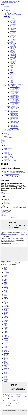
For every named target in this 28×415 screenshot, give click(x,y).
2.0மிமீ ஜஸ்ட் (13, 46)
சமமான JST (10, 42)
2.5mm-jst (12, 50)
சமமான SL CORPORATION (14, 129)
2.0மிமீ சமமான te (14, 113)
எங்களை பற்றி (7, 10)
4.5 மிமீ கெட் (13, 32)
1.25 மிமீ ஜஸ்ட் (13, 43)
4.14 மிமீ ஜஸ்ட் (13, 55)
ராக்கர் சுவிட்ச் (10, 130)
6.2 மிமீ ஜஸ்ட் (13, 61)
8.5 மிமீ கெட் (13, 40)
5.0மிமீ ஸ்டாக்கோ (14, 108)
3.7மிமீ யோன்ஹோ (14, 95)
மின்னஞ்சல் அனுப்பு (5, 211)
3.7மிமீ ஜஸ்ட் (13, 52)
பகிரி (2, 214)
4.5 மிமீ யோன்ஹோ (14, 100)
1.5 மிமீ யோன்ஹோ (14, 88)
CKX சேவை (10, 137)
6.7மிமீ (11, 83)
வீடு (4, 9)
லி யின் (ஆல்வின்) (5, 212)
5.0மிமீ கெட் (12, 33)
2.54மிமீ (11, 70)
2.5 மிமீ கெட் (13, 24)
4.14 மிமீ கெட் (13, 29)
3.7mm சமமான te (14, 118)
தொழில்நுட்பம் (7, 132)
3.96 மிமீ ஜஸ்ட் (13, 54)
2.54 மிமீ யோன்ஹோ (14, 91)
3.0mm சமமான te (14, 117)
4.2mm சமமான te (14, 122)
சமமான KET (10, 17)
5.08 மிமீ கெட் (13, 35)
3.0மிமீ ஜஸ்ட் (13, 51)
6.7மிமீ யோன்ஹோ (14, 104)
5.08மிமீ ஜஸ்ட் (13, 59)
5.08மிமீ (11, 80)
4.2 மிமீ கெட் (13, 31)
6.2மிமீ (11, 81)
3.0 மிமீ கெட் (13, 25)
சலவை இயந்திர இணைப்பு (16, 84)
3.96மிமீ (11, 74)
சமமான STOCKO (11, 106)
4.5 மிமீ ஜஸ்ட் (13, 58)
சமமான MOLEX (11, 63)
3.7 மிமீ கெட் (13, 27)
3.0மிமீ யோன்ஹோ (14, 93)
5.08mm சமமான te (14, 125)
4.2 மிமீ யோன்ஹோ (14, 99)
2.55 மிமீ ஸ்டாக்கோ (14, 107)
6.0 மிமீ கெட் (13, 36)
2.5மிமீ (11, 69)
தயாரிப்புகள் (6, 16)
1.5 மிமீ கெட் (13, 20)
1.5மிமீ (11, 66)
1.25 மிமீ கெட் (13, 18)
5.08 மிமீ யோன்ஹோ (14, 102)
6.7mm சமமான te (14, 128)
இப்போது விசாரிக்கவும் (6, 193)
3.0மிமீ (11, 72)
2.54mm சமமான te (14, 114)
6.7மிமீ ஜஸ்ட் (13, 62)
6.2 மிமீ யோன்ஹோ (14, 103)
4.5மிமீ (11, 78)
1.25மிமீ (11, 65)
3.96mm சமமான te (14, 119)
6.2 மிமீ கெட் (13, 37)
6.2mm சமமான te (14, 126)
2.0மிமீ (11, 68)
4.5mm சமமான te (14, 123)
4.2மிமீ (11, 77)
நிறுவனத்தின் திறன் (12, 13)
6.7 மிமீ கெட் (13, 39)
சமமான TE (9, 110)
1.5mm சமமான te (14, 111)
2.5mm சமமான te (14, 115)
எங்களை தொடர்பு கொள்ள (10, 134)
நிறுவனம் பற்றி (10, 12)
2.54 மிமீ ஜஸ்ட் (13, 47)
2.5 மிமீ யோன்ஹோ (14, 92)
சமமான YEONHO (11, 85)
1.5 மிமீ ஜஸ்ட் (13, 44)
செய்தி (5, 133)
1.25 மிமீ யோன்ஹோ (14, 87)
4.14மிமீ (11, 76)
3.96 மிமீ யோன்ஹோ (14, 96)
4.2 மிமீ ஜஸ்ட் (13, 57)
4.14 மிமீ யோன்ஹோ (14, 98)
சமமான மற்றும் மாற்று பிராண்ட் (14, 14)
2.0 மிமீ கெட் (13, 21)
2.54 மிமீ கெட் (13, 22)
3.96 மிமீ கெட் (13, 28)
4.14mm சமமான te (14, 121)
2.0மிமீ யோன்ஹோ (14, 89)
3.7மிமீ (11, 73)
